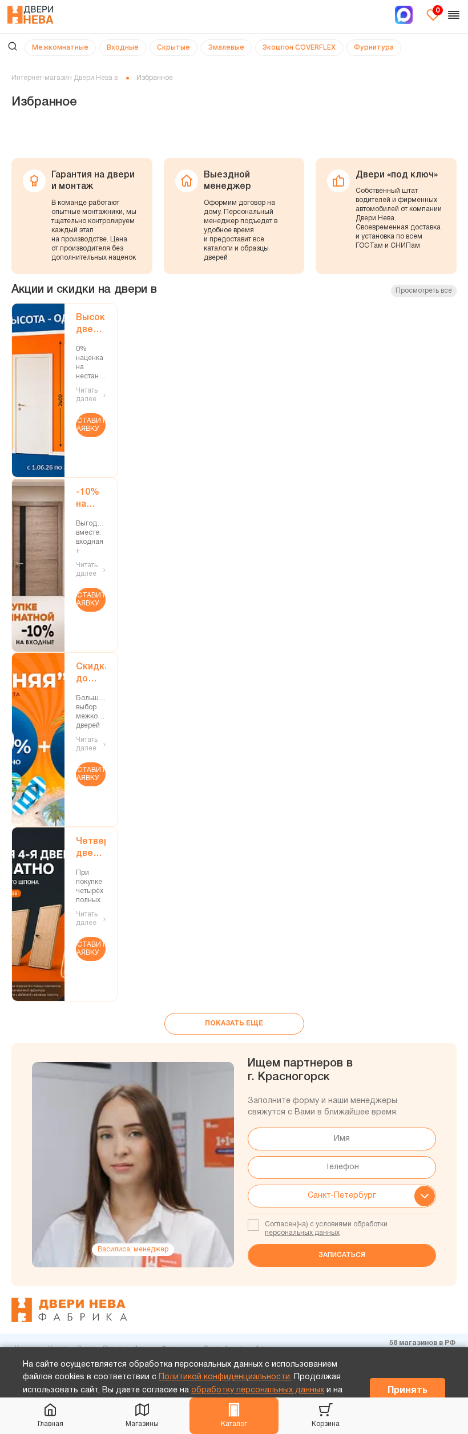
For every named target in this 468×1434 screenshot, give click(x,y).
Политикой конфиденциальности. (225, 1377)
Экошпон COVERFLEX (299, 47)
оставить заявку (91, 425)
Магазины (142, 1424)
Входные (123, 47)
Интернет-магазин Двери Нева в (64, 78)
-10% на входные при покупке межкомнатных (91, 499)
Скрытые (173, 47)
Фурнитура (374, 47)
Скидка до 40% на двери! (91, 674)
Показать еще (234, 1023)
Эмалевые (226, 47)
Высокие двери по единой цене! (91, 325)
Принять (407, 1391)
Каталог (234, 1424)
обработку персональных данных (257, 1390)
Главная (50, 1424)
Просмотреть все (424, 291)
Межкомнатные (60, 47)
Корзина (326, 1424)
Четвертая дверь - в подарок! (91, 849)
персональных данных (302, 1233)
